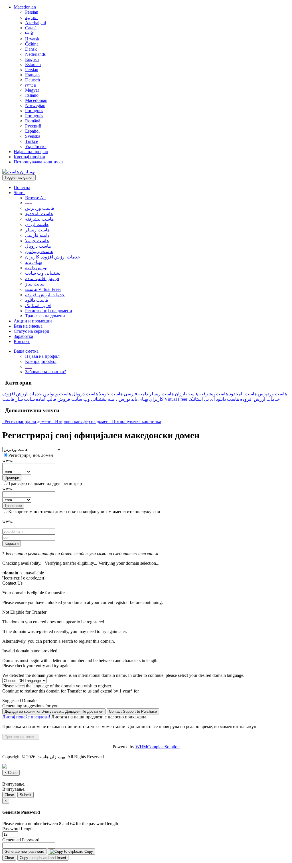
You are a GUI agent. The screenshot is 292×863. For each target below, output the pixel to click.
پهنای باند (33, 262)
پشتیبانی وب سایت (42, 273)
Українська (35, 146)
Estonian (33, 64)
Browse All (35, 197)
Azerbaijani (35, 22)
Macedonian (25, 7)
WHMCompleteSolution (157, 746)
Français (32, 74)
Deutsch (32, 79)
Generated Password (20, 839)
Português (34, 110)
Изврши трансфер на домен (81, 421)
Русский (33, 126)
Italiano (31, 95)
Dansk (31, 49)
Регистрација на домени (48, 310)
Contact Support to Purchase (133, 711)
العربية (31, 17)
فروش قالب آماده (42, 278)
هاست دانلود (36, 300)
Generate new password (24, 851)
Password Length (18, 828)
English (32, 59)
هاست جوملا (37, 240)
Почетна (22, 187)
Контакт (22, 341)
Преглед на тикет (21, 737)
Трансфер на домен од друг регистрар (45, 483)
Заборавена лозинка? (45, 371)
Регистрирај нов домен (30, 455)
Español (32, 131)
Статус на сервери (31, 331)
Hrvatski (32, 38)
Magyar (32, 90)
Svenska (32, 136)
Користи (12, 543)
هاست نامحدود (39, 213)
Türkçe (31, 141)
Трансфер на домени (45, 315)
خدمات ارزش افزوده (45, 294)
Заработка (23, 336)
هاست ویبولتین (39, 251)
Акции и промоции (33, 321)
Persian (31, 12)
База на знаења (28, 326)
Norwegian (35, 105)
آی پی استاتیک (38, 305)
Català (30, 27)
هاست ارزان (36, 224)
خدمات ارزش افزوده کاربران (52, 256)
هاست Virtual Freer (43, 289)
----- (28, 202)
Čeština (31, 44)
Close (9, 795)
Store (19, 192)
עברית (30, 85)
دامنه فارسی (37, 235)
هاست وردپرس (39, 208)
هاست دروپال (38, 246)
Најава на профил (31, 151)
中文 (29, 33)
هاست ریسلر (37, 229)
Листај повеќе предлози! (26, 716)
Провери (12, 477)
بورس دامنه (36, 267)
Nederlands (35, 54)
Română (32, 120)
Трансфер (13, 506)
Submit (25, 795)
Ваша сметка (27, 351)
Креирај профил (29, 156)
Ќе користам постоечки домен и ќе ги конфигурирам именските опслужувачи (84, 511)
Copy (88, 851)
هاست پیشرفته (39, 219)
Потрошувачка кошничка (38, 161)
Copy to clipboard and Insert (43, 858)
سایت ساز (34, 283)
